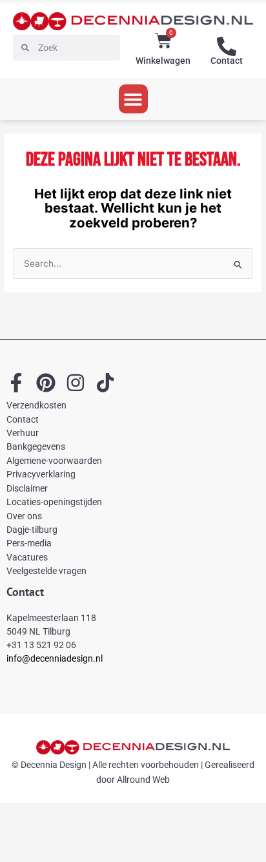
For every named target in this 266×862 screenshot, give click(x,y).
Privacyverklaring (41, 474)
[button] (133, 98)
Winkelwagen (163, 60)
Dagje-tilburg (31, 529)
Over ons (24, 516)
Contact (226, 60)
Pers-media (29, 543)
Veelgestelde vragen (46, 571)
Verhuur (22, 433)
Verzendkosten (36, 405)
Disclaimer (27, 488)
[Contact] (226, 46)
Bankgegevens (35, 446)
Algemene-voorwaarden (54, 460)
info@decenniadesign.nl (54, 658)
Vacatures (27, 557)
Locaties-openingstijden (54, 502)
